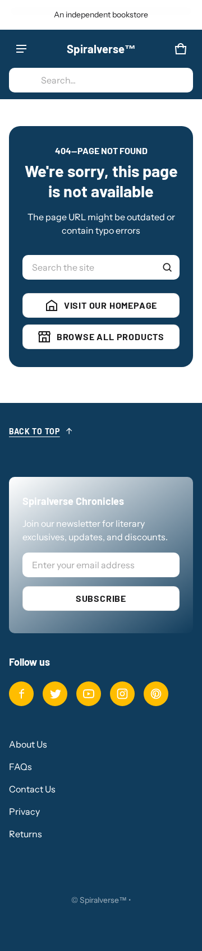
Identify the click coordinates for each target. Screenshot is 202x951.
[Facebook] (21, 693)
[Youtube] (88, 693)
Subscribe (101, 598)
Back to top (34, 431)
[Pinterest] (156, 693)
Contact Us (32, 789)
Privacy (24, 811)
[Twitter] (55, 693)
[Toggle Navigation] (21, 48)
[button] (101, 80)
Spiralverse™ (103, 900)
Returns (25, 833)
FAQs (20, 766)
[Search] (167, 267)
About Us (28, 744)
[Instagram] (122, 693)
